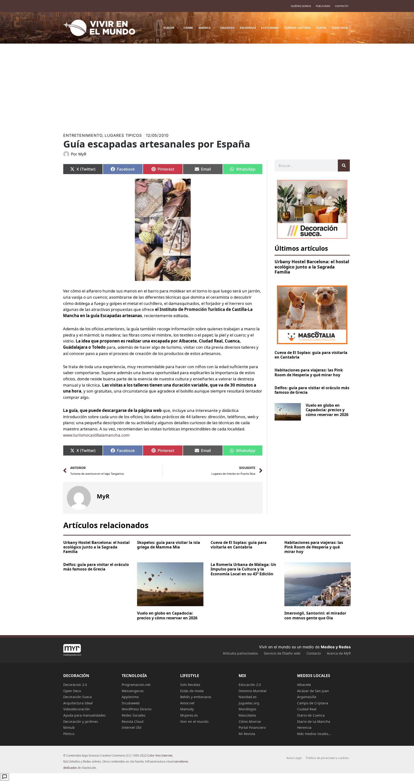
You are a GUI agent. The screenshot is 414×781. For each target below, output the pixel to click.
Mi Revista (247, 733)
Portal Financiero (252, 727)
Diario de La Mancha (313, 721)
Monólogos (247, 709)
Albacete (304, 684)
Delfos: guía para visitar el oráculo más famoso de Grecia (312, 390)
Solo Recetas (190, 684)
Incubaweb (131, 703)
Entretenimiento (82, 135)
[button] (176, 27)
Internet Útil (131, 727)
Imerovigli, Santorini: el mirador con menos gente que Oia (315, 615)
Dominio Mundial (252, 691)
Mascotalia (247, 715)
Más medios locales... (314, 733)
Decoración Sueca (77, 697)
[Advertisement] (207, 84)
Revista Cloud (133, 721)
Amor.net (187, 703)
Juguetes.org (249, 703)
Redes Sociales (133, 715)
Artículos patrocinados (240, 653)
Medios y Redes (336, 646)
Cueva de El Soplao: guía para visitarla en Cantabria (311, 355)
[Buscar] (344, 165)
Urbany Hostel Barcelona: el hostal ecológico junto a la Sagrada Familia (312, 267)
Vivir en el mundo (194, 721)
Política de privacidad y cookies (327, 758)
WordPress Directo (136, 709)
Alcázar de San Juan (313, 691)
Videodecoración (76, 709)
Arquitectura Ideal (78, 703)
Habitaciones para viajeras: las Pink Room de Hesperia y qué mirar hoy (309, 372)
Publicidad (323, 6)
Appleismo (130, 697)
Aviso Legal (294, 758)
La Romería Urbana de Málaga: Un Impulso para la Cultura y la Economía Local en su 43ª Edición (243, 569)
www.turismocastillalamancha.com (96, 435)
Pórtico (68, 733)
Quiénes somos (301, 6)
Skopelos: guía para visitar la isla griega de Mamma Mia (168, 545)
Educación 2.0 (250, 684)
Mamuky (187, 709)
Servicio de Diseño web (282, 653)
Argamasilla (306, 697)
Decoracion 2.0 (75, 684)
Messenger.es (133, 691)
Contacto (341, 6)
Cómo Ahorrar (250, 721)
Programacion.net (136, 684)
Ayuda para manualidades (84, 715)
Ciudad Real (306, 709)
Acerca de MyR (339, 653)
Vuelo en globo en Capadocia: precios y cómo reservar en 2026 (327, 410)
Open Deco (72, 691)
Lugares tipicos (123, 135)
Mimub (69, 727)
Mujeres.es (189, 715)
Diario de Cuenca (311, 715)
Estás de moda (192, 691)
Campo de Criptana (312, 703)
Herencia (304, 727)
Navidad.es (248, 697)
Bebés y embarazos (195, 697)
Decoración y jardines (80, 721)
